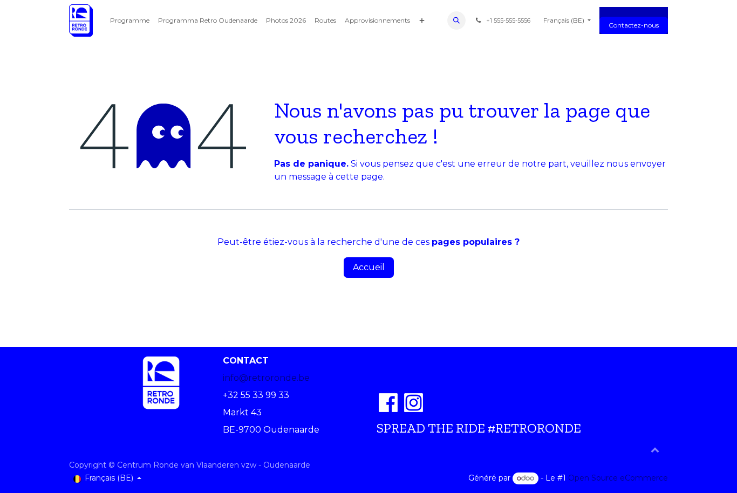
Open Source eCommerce (618, 478)
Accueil (369, 267)
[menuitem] (130, 20)
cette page (359, 177)
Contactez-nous (634, 25)
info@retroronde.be (266, 378)
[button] (456, 20)
